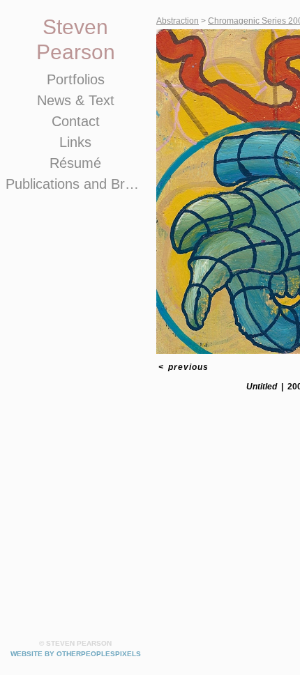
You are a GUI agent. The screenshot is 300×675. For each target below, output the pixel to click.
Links (75, 142)
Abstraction (177, 21)
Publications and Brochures (75, 184)
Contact (76, 121)
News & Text (75, 100)
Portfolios (76, 79)
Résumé (75, 163)
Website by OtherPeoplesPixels (75, 654)
